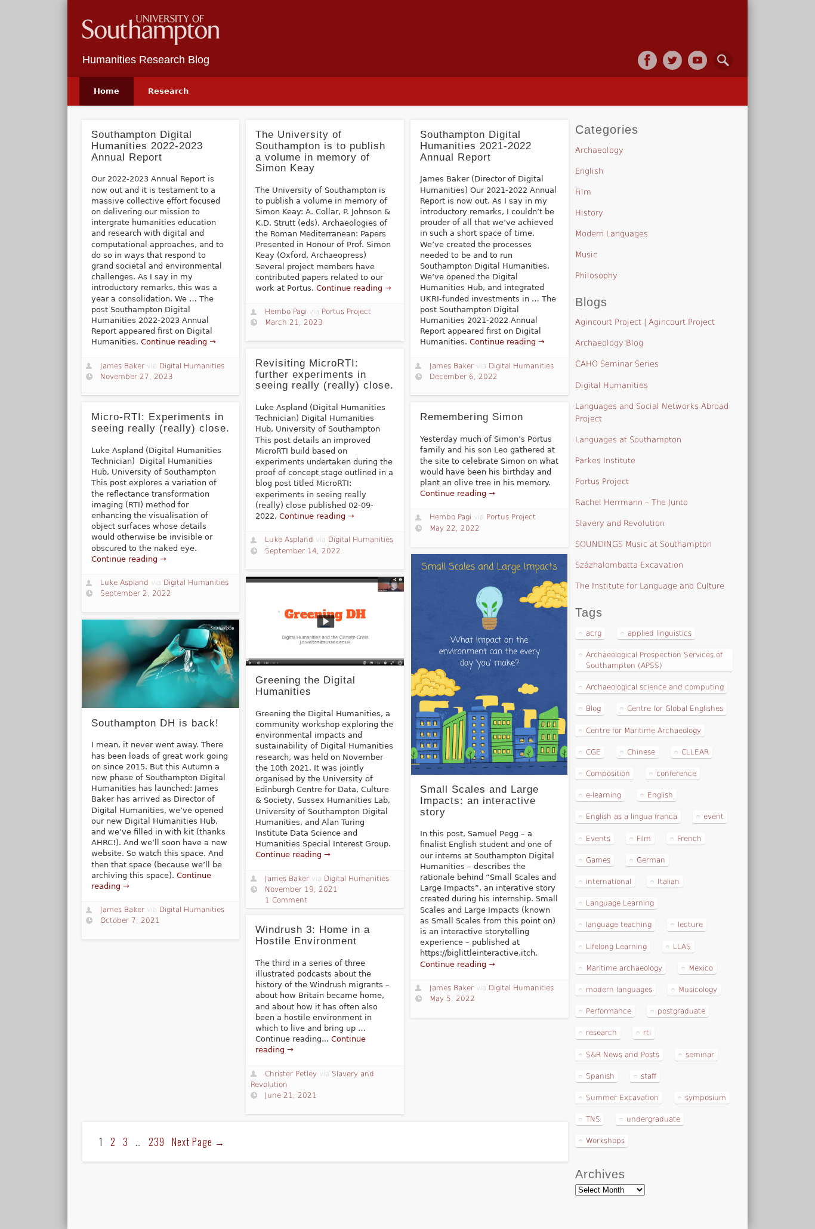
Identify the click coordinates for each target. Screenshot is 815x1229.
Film (583, 191)
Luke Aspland (289, 539)
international (608, 881)
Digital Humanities (191, 366)
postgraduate (681, 1011)
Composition (608, 773)
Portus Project (346, 311)
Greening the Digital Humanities (305, 685)
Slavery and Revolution (620, 523)
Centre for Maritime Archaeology (643, 730)
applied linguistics (659, 633)
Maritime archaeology (624, 968)
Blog (593, 708)
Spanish (600, 1076)
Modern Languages (611, 233)
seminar (700, 1055)
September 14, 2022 (303, 551)
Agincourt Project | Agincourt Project (645, 322)
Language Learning (620, 903)
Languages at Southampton (628, 439)
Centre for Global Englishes (675, 708)
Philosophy (596, 275)
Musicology (697, 989)
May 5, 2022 (452, 998)
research (601, 1032)
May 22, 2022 (455, 528)
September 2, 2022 (135, 593)
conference (676, 773)
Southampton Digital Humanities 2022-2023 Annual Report (147, 145)
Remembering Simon (471, 417)
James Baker (122, 366)
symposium (705, 1098)
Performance (608, 1011)
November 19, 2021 (301, 889)
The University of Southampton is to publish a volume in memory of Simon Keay (320, 151)
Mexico (701, 968)
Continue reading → (178, 341)
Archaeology (599, 150)
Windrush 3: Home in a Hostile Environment (312, 935)
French (689, 838)
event (713, 816)
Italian (668, 881)
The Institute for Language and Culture (649, 585)
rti (647, 1032)
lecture (690, 924)
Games (598, 860)
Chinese (641, 752)
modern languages (619, 989)
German (651, 860)
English (589, 171)
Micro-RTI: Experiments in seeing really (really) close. (160, 422)
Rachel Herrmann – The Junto (631, 502)
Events (598, 838)
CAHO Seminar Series (617, 363)
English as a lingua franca (631, 816)
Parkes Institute (605, 460)
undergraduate (653, 1119)
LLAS (682, 946)
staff (648, 1076)
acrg (593, 633)
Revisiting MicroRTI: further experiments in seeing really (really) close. (324, 374)
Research (168, 91)
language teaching (619, 924)
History (589, 212)
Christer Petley (291, 1074)
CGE (593, 752)
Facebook (647, 60)
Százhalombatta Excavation (629, 564)
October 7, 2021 (130, 920)
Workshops (605, 1140)
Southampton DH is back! (155, 723)
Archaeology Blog (609, 342)
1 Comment (286, 900)
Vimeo (697, 60)
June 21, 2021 (291, 1095)
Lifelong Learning (616, 946)
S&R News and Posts (622, 1055)
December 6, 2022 (464, 376)
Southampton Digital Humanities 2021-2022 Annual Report (476, 145)
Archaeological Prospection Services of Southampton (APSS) (654, 660)
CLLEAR (695, 752)
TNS (593, 1119)
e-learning (603, 795)
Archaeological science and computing (655, 687)
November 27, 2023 (136, 376)
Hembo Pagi (286, 311)
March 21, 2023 (294, 322)
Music (586, 254)
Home (106, 91)
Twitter (672, 60)
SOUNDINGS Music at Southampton (643, 544)
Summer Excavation (622, 1098)
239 (157, 1142)
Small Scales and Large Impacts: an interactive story (479, 800)
